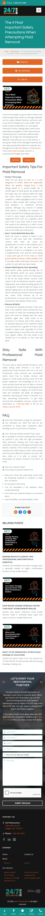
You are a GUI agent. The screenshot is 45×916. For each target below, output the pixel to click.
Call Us (24, 79)
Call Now (15, 160)
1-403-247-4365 (19, 3)
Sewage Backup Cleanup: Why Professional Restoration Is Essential (18, 559)
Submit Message (22, 803)
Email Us (24, 62)
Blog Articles (15, 51)
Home (6, 51)
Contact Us (28, 160)
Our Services (24, 70)
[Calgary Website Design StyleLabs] (34, 891)
